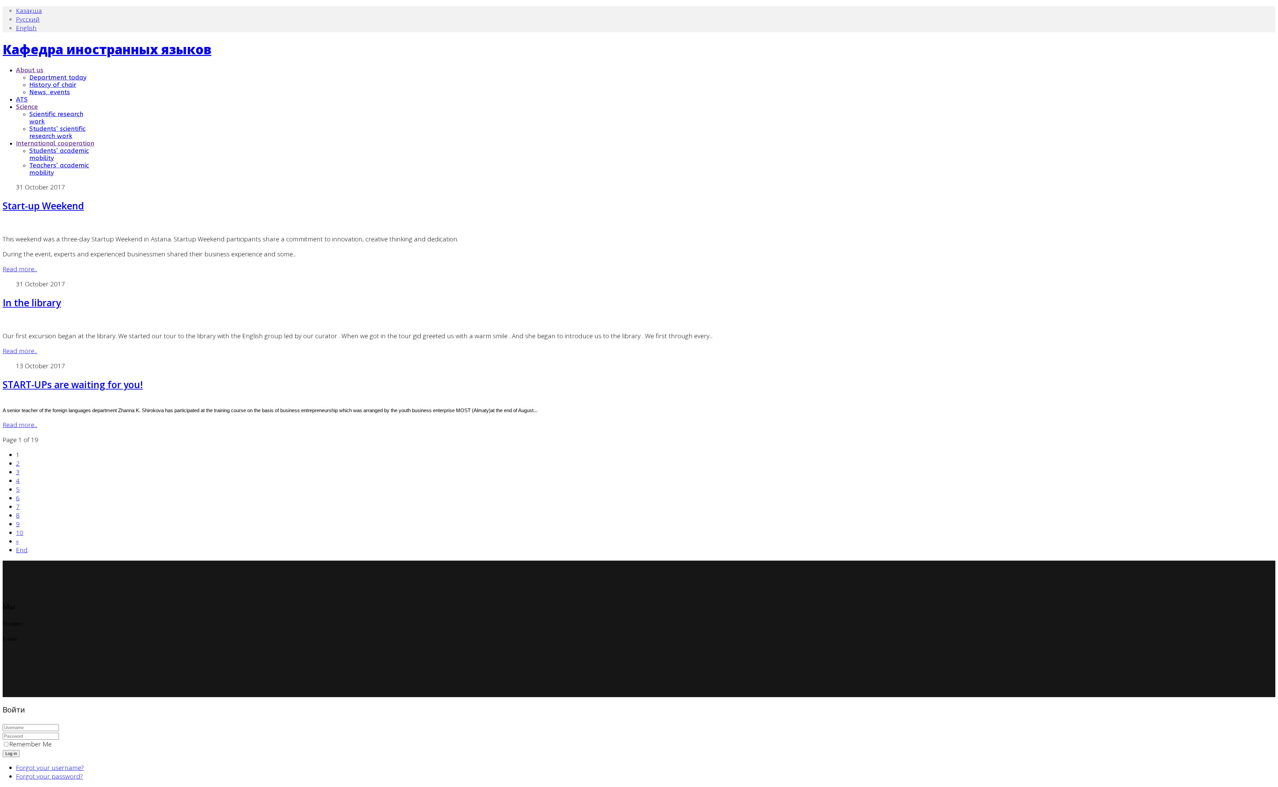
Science (27, 107)
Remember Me (30, 744)
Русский (28, 19)
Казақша (29, 10)
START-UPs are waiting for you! (73, 384)
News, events (49, 92)
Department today (58, 77)
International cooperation (55, 143)
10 (19, 532)
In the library (32, 302)
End (22, 550)
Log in (11, 753)
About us (29, 70)
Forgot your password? (49, 776)
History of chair (52, 85)
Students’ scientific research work (57, 132)
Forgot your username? (50, 767)
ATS (22, 99)
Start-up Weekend (43, 205)
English (26, 28)
